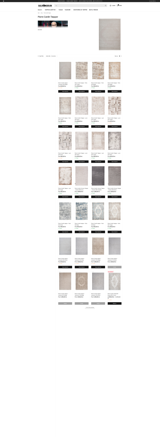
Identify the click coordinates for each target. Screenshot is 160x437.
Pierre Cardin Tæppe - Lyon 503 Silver (64, 153)
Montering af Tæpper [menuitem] (80, 10)
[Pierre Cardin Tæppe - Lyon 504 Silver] (82, 105)
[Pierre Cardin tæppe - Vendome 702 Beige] (98, 246)
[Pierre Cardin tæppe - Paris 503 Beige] (98, 70)
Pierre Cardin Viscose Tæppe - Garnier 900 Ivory (81, 189)
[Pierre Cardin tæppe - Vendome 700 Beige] (82, 281)
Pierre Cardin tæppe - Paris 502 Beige (114, 83)
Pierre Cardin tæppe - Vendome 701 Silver (113, 259)
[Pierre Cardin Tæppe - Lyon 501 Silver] (115, 140)
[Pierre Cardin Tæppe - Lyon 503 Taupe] (115, 105)
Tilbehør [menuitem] (67, 10)
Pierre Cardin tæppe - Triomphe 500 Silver (63, 259)
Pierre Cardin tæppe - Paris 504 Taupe (114, 224)
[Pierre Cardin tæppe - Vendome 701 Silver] (115, 246)
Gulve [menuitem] (40, 10)
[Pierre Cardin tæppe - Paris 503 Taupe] (82, 70)
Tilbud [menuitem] (61, 10)
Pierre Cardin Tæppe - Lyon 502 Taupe (97, 153)
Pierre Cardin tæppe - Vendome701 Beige (63, 294)
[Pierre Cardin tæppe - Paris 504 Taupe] (115, 211)
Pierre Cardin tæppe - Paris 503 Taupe (81, 83)
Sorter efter (48, 56)
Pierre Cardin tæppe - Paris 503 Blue (81, 224)
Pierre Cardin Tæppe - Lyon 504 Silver (81, 118)
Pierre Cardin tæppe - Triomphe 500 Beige (63, 83)
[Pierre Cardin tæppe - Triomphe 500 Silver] (65, 246)
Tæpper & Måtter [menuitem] (50, 10)
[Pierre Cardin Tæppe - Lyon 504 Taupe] (98, 105)
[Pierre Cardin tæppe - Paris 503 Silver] (65, 211)
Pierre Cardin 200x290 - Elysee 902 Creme (113, 294)
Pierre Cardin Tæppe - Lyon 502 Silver (81, 153)
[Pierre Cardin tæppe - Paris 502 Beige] (115, 70)
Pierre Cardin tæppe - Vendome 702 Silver (80, 259)
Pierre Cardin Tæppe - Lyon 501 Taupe (64, 189)
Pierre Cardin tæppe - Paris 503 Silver (64, 224)
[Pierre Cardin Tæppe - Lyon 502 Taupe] (98, 140)
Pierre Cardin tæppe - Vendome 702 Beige (96, 259)
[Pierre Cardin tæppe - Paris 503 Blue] (82, 211)
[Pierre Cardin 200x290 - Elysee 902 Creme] (115, 281)
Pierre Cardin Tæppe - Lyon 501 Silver (114, 153)
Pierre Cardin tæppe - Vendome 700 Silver (96, 294)
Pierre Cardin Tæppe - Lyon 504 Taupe (97, 118)
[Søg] (105, 5)
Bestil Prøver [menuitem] (93, 10)
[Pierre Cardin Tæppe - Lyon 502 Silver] (82, 140)
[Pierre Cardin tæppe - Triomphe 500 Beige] (65, 70)
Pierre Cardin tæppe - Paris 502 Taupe (64, 118)
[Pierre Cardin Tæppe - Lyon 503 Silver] (65, 140)
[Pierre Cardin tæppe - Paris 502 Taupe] (65, 105)
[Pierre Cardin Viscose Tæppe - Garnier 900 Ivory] (82, 176)
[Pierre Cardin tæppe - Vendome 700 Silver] (98, 281)
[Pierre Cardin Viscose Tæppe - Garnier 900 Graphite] (98, 176)
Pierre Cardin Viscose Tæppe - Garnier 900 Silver (114, 189)
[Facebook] (3, 1)
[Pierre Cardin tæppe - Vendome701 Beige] (65, 281)
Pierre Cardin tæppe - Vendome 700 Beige (80, 294)
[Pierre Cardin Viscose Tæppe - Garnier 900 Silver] (115, 176)
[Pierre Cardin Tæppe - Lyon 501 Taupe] (65, 176)
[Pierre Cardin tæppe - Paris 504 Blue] (98, 211)
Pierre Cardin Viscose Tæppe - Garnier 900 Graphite (97, 189)
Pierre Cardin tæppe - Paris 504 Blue (97, 224)
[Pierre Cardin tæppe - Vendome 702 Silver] (82, 246)
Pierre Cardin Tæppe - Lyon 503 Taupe (114, 118)
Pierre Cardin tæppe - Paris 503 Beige (97, 83)
